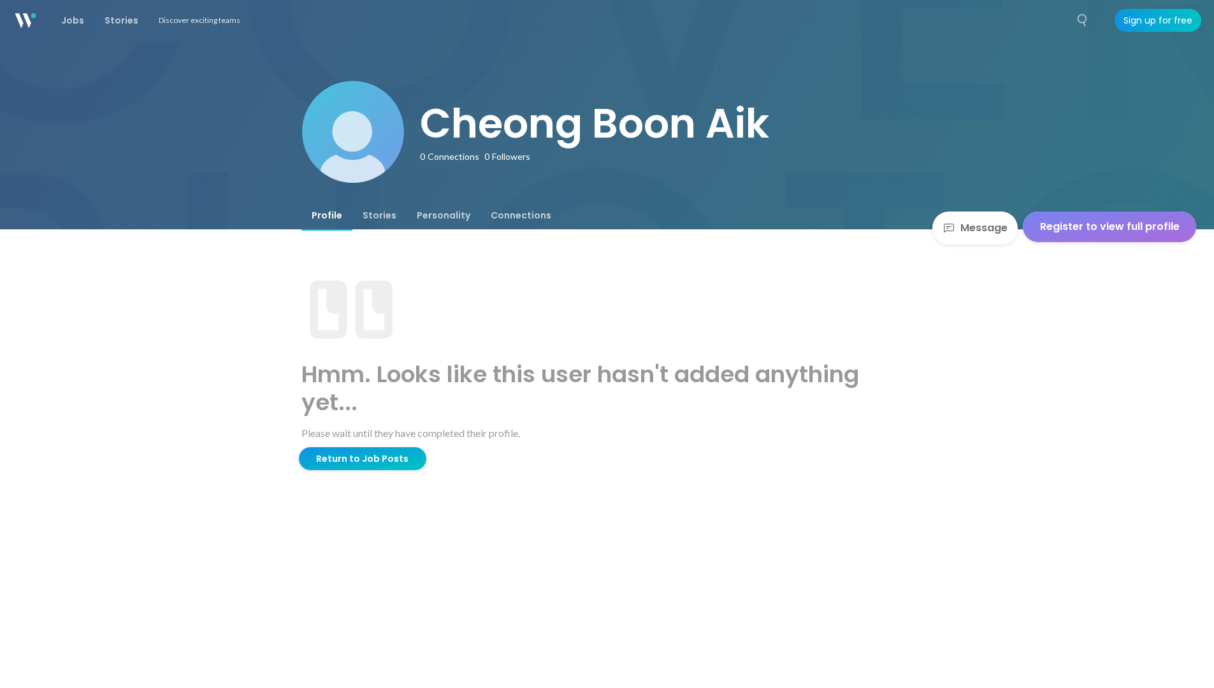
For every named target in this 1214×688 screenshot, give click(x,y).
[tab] (326, 215)
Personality (443, 215)
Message (984, 227)
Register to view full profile (1110, 226)
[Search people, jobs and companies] (1082, 20)
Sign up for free (1158, 20)
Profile (327, 215)
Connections (521, 215)
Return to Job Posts (362, 458)
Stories (379, 215)
